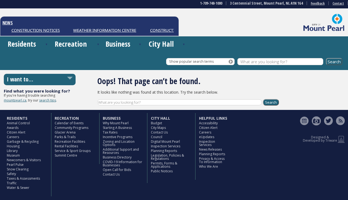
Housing (13, 146)
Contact (338, 3)
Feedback (318, 3)
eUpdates (206, 137)
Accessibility (208, 123)
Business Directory (117, 157)
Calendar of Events (69, 123)
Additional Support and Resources (121, 151)
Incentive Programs (117, 137)
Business (117, 44)
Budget (156, 123)
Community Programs (71, 127)
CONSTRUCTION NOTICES (34, 30)
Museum (13, 155)
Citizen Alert (16, 132)
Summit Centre (66, 155)
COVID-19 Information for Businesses (122, 163)
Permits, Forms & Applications (164, 165)
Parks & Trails (65, 137)
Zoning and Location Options (119, 143)
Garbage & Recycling (23, 141)
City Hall (161, 44)
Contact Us (111, 174)
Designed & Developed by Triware (320, 139)
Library (12, 150)
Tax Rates (110, 132)
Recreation (71, 44)
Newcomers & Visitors (24, 160)
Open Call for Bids (117, 169)
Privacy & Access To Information (212, 160)
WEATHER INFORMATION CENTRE (102, 30)
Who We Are (208, 166)
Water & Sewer (18, 187)
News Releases (210, 149)
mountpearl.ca (15, 100)
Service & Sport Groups (73, 150)
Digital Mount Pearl (165, 141)
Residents (22, 44)
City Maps (158, 127)
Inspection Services (165, 146)
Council (156, 137)
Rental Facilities (66, 146)
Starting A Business (117, 127)
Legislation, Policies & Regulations (167, 157)
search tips (47, 100)
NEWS (7, 23)
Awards (12, 127)
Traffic (12, 183)
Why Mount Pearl (116, 123)
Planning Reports (164, 150)
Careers (13, 137)
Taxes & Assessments (23, 178)
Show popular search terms (191, 61)
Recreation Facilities (70, 141)
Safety (11, 174)
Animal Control (18, 123)
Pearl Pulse (15, 164)
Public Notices (162, 171)
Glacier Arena (65, 132)
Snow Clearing (18, 169)
